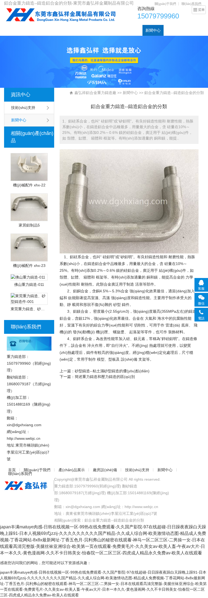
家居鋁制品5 (29, 225)
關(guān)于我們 (165, 4)
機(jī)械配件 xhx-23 (29, 265)
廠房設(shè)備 (97, 30)
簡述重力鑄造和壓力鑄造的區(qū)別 (105, 376)
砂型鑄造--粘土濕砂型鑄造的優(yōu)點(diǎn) (112, 371)
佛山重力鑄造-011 (29, 284)
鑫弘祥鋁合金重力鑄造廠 (95, 92)
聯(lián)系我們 (191, 4)
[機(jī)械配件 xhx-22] (29, 167)
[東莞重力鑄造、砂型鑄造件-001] (29, 299)
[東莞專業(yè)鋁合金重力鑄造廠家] (60, 14)
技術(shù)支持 (127, 30)
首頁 (11, 30)
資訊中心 (20, 94)
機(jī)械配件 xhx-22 (29, 185)
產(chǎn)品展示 (66, 30)
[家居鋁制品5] (29, 207)
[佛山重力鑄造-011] (29, 277)
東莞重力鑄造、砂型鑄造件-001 (29, 309)
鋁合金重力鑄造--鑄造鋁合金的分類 (114, 520)
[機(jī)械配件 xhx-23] (29, 247)
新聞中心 (153, 30)
